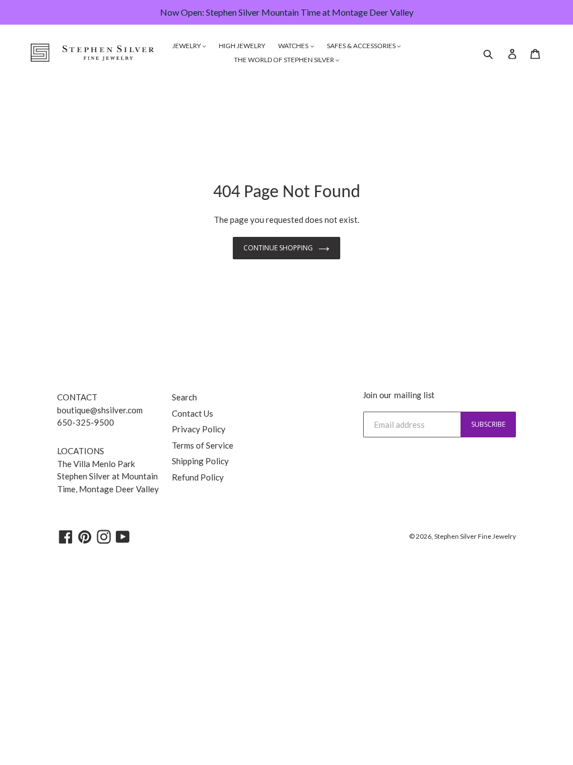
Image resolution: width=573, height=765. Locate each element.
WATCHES (293, 45)
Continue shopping (278, 248)
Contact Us (192, 413)
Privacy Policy (199, 429)
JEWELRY (187, 45)
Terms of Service (202, 445)
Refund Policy (198, 477)
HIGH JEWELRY (242, 45)
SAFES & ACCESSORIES (362, 45)
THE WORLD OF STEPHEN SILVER (284, 59)
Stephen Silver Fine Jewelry (475, 536)
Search (184, 397)
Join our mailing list (398, 395)
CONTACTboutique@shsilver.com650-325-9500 (100, 409)
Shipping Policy (200, 461)
